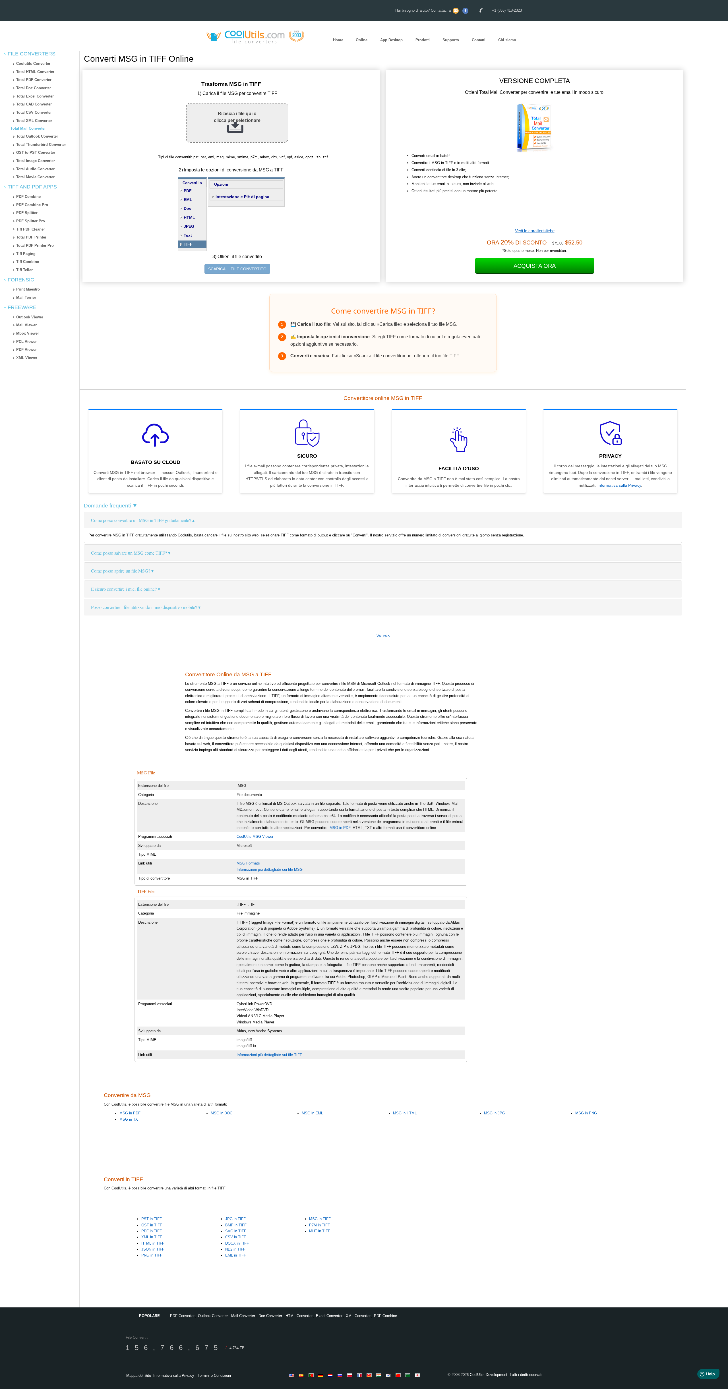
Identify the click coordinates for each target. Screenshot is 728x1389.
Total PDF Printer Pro (35, 245)
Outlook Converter (213, 1316)
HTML (189, 217)
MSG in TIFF (320, 1219)
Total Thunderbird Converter (41, 144)
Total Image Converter (35, 161)
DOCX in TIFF (237, 1243)
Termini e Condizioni (214, 1375)
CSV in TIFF (235, 1237)
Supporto (450, 40)
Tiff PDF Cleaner (30, 229)
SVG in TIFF (235, 1231)
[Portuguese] (312, 1375)
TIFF (188, 244)
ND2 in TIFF (235, 1249)
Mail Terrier (26, 297)
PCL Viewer (26, 341)
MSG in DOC (221, 1113)
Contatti (478, 40)
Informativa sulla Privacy (619, 485)
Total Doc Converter (33, 88)
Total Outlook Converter (37, 136)
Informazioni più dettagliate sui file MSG (270, 869)
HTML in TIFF (152, 1243)
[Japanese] (418, 1375)
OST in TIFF (151, 1225)
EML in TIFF (235, 1255)
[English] (292, 1375)
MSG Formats (248, 863)
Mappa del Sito (138, 1375)
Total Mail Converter (28, 128)
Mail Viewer (26, 325)
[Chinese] (399, 1375)
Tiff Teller (24, 270)
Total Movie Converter (35, 177)
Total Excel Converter (35, 96)
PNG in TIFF (151, 1255)
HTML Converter (299, 1316)
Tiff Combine (27, 262)
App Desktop (391, 40)
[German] (321, 1375)
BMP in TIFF (236, 1225)
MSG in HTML (405, 1113)
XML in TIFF (151, 1237)
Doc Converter (270, 1316)
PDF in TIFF (151, 1231)
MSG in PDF (129, 1113)
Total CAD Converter (34, 104)
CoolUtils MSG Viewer (255, 836)
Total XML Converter (34, 121)
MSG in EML (312, 1113)
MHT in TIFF (319, 1231)
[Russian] (341, 1375)
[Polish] (350, 1375)
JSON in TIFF (152, 1249)
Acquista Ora (535, 266)
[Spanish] (302, 1375)
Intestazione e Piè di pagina (242, 196)
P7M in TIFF (319, 1225)
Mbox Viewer (27, 333)
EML (188, 199)
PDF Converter (182, 1316)
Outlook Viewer (29, 317)
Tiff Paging (26, 254)
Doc (187, 208)
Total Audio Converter (35, 169)
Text (188, 235)
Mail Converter (243, 1316)
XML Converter (358, 1316)
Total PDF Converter (33, 80)
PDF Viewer (26, 349)
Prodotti (422, 40)
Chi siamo (507, 40)
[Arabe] (408, 1375)
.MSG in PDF (339, 828)
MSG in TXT (129, 1119)
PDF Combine (28, 196)
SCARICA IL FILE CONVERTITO (237, 269)
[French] (360, 1375)
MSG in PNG (586, 1113)
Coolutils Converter (33, 63)
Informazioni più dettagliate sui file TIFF (269, 1055)
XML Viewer (26, 358)
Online (361, 40)
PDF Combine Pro (32, 205)
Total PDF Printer (31, 237)
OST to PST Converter (35, 152)
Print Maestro (28, 289)
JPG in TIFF (235, 1219)
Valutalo (383, 636)
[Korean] (389, 1375)
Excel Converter (329, 1316)
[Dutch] (331, 1375)
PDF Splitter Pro (30, 221)
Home (338, 40)
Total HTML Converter (35, 72)
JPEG (189, 226)
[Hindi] (379, 1375)
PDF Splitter (27, 213)
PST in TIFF (151, 1219)
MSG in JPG (494, 1113)
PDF (188, 190)
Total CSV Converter (34, 112)
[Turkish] (370, 1375)
